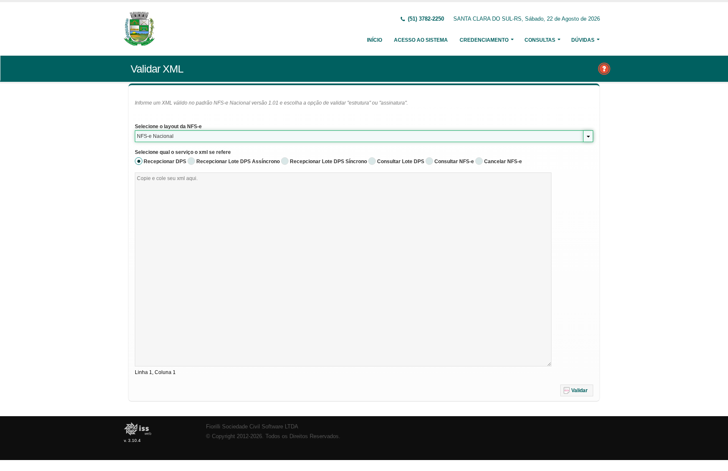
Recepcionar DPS (165, 161)
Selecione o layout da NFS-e (168, 126)
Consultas (540, 40)
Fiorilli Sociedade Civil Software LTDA (252, 427)
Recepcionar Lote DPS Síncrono (328, 161)
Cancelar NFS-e (503, 161)
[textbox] (343, 269)
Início (374, 40)
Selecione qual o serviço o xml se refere (183, 152)
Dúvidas (582, 40)
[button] (576, 390)
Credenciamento (484, 40)
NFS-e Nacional (155, 136)
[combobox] (364, 136)
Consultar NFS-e (454, 161)
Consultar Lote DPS (400, 161)
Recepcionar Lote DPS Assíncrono (238, 161)
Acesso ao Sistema (421, 40)
